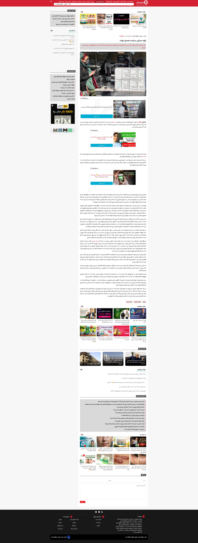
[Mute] (117, 117)
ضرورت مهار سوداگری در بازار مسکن (92, 364)
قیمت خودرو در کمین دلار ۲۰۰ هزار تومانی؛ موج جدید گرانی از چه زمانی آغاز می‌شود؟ (124, 424)
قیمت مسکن (137, 302)
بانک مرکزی (114, 122)
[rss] (102, 512)
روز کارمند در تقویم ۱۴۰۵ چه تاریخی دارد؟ (134, 429)
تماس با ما (98, 519)
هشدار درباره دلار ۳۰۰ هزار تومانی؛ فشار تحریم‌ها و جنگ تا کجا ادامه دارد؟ (127, 418)
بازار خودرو (95, 241)
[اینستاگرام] (99, 512)
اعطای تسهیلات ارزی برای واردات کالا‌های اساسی (63, 16)
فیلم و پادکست (59, 4)
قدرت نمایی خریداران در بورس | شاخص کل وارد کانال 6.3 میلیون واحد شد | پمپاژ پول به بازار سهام (121, 401)
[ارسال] (122, 36)
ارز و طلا (80, 1)
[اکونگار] (141, 3)
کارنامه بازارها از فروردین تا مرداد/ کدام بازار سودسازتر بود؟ (130, 407)
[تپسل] (81, 98)
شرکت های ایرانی (100, 1)
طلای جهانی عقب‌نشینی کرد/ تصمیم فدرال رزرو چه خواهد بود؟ (129, 421)
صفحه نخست (130, 1)
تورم (144, 302)
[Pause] (115, 117)
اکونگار (139, 122)
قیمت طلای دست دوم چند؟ (67, 88)
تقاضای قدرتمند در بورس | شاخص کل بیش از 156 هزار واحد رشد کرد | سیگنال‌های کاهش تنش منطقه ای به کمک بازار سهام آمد (114, 404)
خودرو (88, 1)
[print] (120, 36)
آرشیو (98, 526)
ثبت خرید (96, 116)
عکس (65, 4)
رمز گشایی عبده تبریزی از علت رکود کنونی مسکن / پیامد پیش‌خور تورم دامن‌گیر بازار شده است (136, 362)
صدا (70, 4)
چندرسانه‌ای (61, 1)
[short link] (123, 36)
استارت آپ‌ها (68, 1)
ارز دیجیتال (74, 1)
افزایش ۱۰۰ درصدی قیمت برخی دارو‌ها (65, 24)
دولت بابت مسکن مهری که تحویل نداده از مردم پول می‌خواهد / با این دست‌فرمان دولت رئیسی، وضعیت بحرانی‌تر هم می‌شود (113, 361)
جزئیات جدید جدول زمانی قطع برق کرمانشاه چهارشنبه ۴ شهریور (129, 426)
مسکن (84, 1)
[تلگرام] (96, 512)
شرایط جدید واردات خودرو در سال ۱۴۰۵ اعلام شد (132, 415)
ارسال (82, 502)
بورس (92, 1)
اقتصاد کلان (123, 1)
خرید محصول (102, 145)
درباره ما (98, 522)
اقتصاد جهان (116, 1)
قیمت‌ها (60, 529)
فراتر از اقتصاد (109, 1)
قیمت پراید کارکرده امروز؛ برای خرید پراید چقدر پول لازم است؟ (129, 413)
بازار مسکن (143, 157)
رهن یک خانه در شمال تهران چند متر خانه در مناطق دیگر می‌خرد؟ (128, 410)
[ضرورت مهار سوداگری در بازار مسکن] (90, 359)
